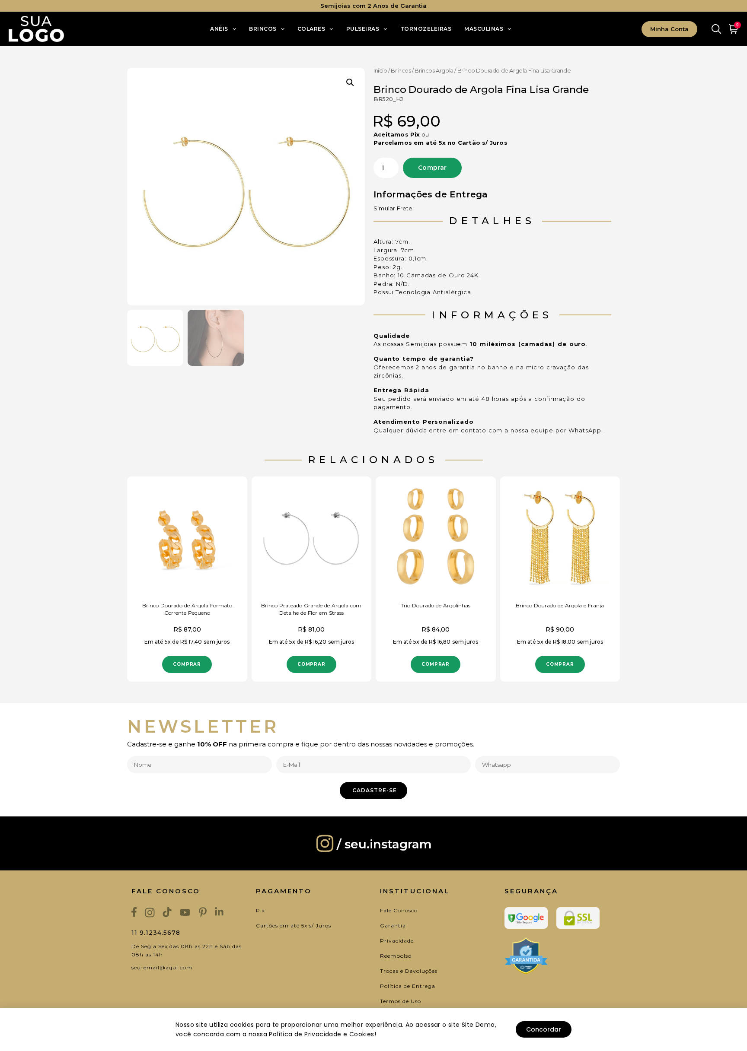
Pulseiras (363, 28)
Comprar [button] (187, 664)
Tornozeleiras (426, 28)
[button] (350, 82)
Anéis (219, 28)
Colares (311, 28)
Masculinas (483, 28)
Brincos (263, 28)
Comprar (432, 167)
